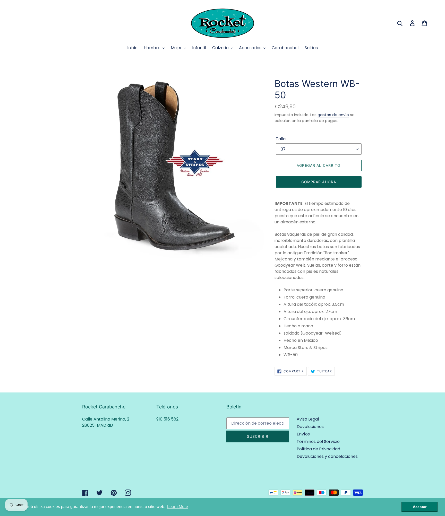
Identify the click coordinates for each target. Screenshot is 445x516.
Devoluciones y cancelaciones (327, 456)
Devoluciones (310, 427)
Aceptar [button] (419, 507)
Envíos (303, 434)
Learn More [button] (177, 506)
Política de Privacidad (318, 449)
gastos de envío (333, 114)
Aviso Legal (308, 419)
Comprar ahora (318, 182)
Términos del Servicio (318, 441)
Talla (281, 139)
